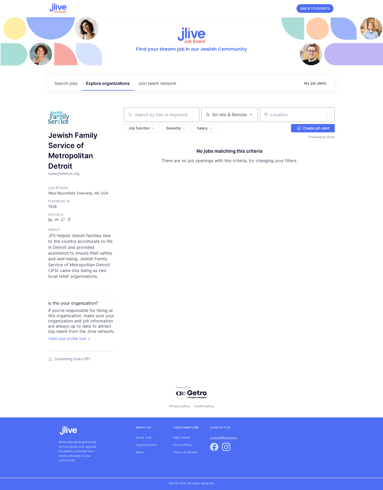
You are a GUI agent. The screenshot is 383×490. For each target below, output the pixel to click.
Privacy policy (179, 406)
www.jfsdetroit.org (63, 173)
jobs (66, 83)
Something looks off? (72, 359)
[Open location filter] (328, 114)
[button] (141, 128)
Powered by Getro (321, 137)
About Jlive (143, 437)
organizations (108, 83)
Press (140, 452)
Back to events (315, 8)
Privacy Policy (183, 445)
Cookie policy (204, 406)
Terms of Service (185, 452)
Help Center (181, 437)
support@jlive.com (223, 437)
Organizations (146, 445)
